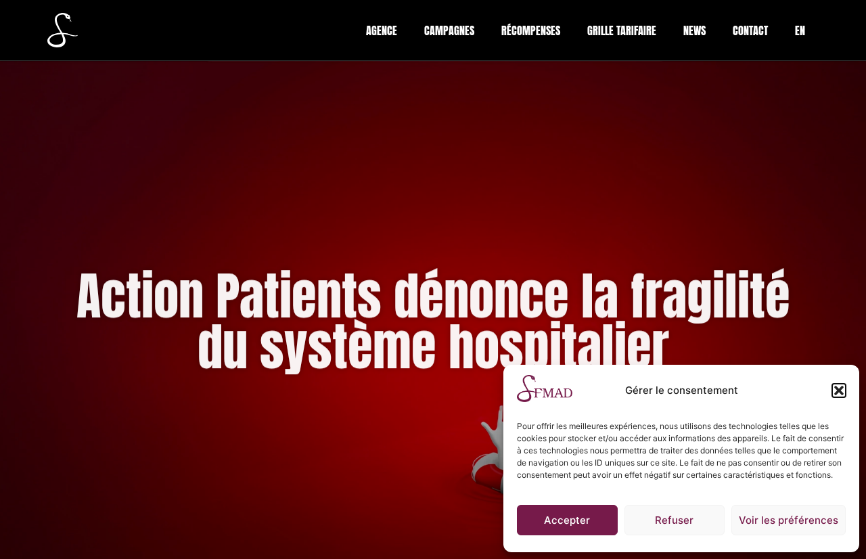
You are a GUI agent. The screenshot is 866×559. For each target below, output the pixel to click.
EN (800, 30)
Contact (750, 30)
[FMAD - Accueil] (62, 30)
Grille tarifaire (621, 30)
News (694, 30)
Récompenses (530, 30)
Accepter (567, 520)
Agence (381, 30)
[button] (839, 390)
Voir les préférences (788, 520)
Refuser (674, 520)
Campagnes (449, 30)
